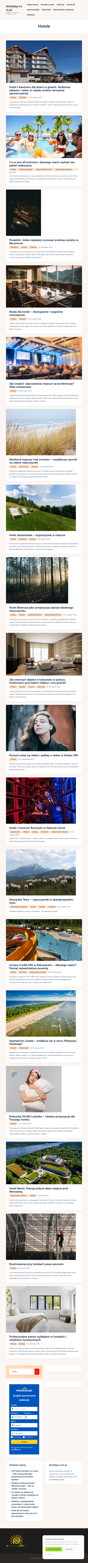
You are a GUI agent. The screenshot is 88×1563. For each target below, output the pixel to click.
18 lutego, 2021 (34, 1344)
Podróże (33, 247)
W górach (23, 98)
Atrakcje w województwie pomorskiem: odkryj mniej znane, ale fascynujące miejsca (24, 1504)
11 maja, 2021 (44, 1196)
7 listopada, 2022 (71, 615)
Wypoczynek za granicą (64, 169)
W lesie (32, 539)
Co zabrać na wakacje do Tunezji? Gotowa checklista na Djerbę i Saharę (24, 1495)
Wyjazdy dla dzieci (35, 615)
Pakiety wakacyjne (26, 169)
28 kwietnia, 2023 (26, 391)
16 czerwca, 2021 (38, 1048)
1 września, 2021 (65, 907)
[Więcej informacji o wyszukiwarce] (20, 1449)
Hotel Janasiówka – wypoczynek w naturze (37, 535)
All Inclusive (17, 1437)
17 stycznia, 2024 (35, 319)
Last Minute (29, 1437)
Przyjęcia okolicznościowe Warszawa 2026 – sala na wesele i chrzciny (23, 1486)
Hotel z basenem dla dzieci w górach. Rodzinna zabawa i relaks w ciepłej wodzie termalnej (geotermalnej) (39, 90)
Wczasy (22, 615)
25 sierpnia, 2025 (36, 98)
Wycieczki (41, 687)
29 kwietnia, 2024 (46, 247)
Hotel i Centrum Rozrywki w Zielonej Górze (37, 827)
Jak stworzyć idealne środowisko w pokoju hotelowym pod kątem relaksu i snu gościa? (37, 681)
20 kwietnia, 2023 (47, 467)
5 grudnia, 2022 (45, 539)
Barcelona (14, 247)
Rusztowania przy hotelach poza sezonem (36, 1264)
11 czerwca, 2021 (26, 1124)
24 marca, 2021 (25, 1268)
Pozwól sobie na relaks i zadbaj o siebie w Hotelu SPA (43, 755)
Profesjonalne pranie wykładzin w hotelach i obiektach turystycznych (37, 1338)
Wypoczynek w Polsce (44, 169)
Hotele (13, 98)
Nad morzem (24, 467)
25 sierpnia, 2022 (54, 687)
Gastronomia (15, 832)
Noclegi (34, 467)
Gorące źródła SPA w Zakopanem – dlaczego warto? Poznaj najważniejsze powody (43, 967)
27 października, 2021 (27, 759)
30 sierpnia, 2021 (55, 972)
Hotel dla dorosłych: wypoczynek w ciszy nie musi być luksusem (24, 1513)
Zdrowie (22, 319)
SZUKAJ (24, 1442)
